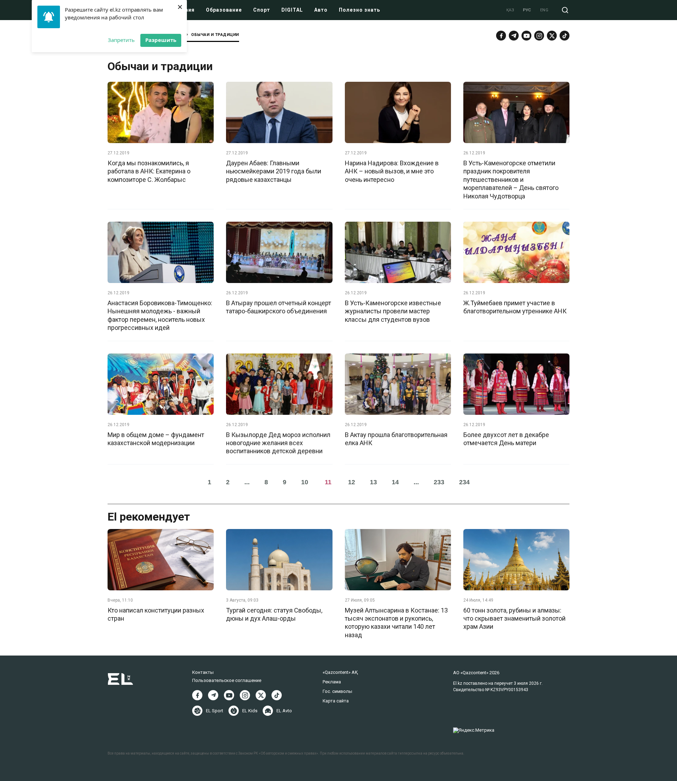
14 (395, 482)
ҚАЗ (510, 10)
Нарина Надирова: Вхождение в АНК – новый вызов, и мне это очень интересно (392, 171)
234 (464, 482)
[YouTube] (526, 36)
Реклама (332, 681)
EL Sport (214, 710)
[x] (552, 36)
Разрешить (160, 39)
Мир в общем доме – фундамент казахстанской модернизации (156, 439)
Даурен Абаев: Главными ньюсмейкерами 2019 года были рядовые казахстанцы (273, 171)
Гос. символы (337, 691)
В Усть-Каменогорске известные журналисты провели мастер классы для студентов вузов (393, 311)
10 (304, 482)
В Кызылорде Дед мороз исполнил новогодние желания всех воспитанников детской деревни (278, 443)
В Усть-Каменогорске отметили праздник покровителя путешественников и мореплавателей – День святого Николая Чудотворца (511, 179)
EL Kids (249, 710)
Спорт (261, 10)
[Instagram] (539, 36)
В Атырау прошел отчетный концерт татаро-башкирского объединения (278, 307)
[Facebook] (501, 36)
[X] (261, 695)
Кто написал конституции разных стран (156, 614)
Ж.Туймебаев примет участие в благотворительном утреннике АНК (515, 307)
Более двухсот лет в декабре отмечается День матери (506, 439)
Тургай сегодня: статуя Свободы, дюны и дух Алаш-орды (274, 614)
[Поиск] (565, 10)
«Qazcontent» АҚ (340, 672)
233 (439, 482)
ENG (544, 10)
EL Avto (284, 710)
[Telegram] (514, 36)
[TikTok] (564, 36)
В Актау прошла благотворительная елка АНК (396, 439)
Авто (321, 10)
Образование (224, 10)
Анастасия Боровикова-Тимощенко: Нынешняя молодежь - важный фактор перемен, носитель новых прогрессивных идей (160, 315)
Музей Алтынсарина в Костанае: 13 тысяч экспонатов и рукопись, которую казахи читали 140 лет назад (396, 623)
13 (373, 482)
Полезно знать (359, 10)
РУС (527, 10)
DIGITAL (292, 10)
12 (351, 482)
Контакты (203, 672)
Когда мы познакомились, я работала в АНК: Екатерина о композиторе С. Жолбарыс (149, 171)
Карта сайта (336, 700)
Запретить (121, 39)
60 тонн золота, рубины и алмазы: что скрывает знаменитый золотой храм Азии (514, 619)
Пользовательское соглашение (226, 680)
